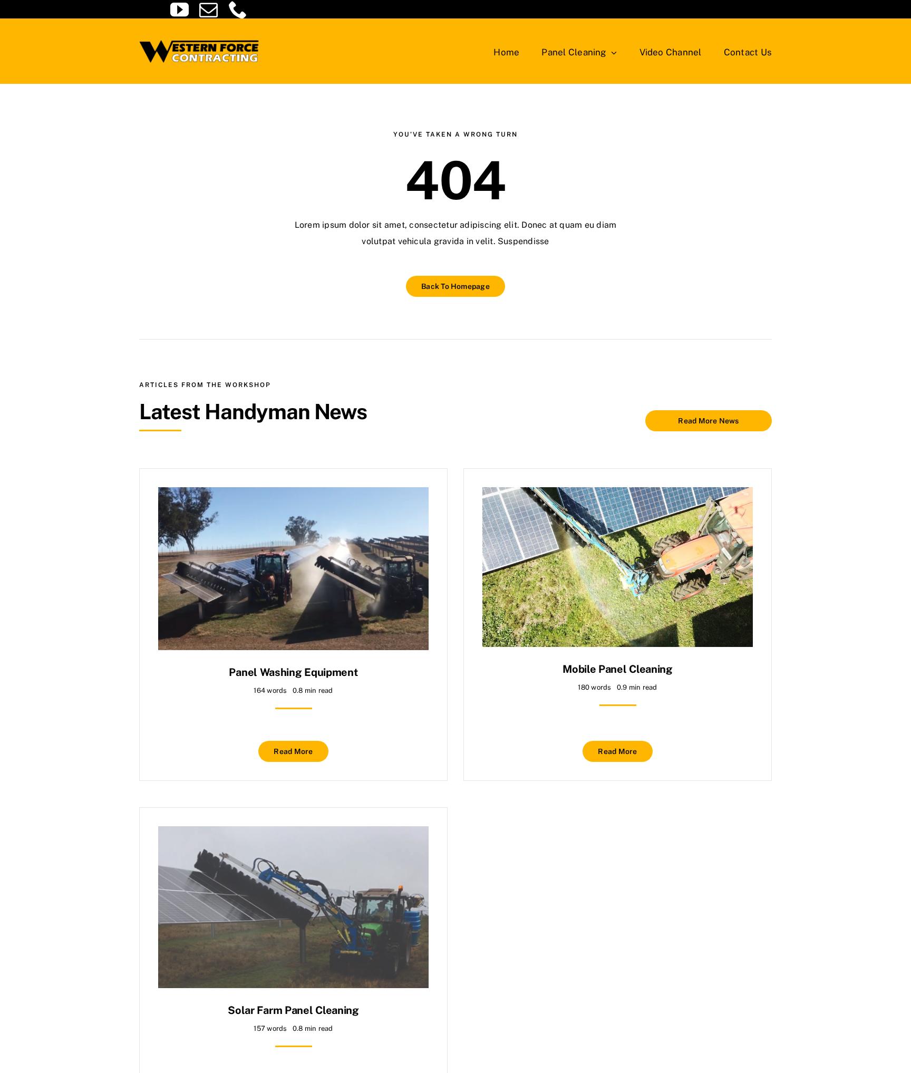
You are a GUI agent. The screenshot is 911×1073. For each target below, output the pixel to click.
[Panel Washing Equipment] (293, 495)
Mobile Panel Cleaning (618, 669)
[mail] (208, 9)
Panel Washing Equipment (293, 672)
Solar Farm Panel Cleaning (293, 1010)
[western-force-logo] (200, 38)
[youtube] (179, 9)
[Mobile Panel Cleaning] (617, 495)
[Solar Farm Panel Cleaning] (293, 834)
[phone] (238, 9)
